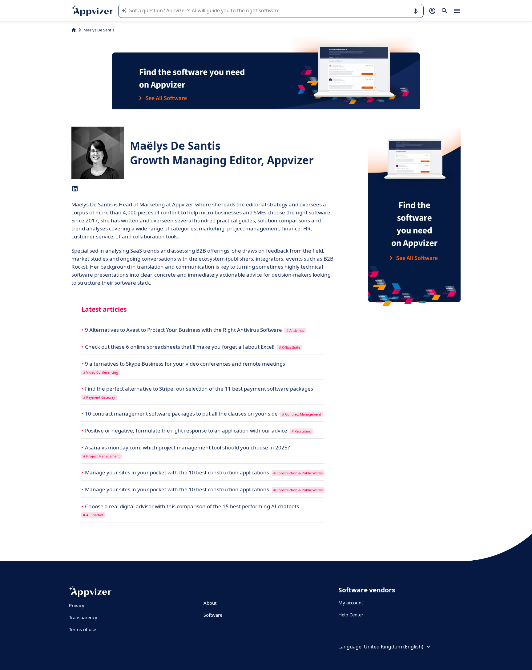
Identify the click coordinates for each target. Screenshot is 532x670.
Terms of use (82, 629)
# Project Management (101, 456)
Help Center (350, 614)
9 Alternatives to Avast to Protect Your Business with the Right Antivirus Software (184, 329)
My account (350, 602)
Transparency (83, 617)
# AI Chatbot (93, 515)
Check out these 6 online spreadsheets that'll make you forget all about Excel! (180, 346)
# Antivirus (295, 330)
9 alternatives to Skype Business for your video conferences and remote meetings (185, 363)
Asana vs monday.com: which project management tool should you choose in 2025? (187, 447)
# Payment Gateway (99, 397)
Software (213, 615)
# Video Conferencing (100, 372)
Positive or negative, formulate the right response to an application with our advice (186, 430)
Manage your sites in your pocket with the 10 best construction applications (177, 472)
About (210, 603)
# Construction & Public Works (298, 473)
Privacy (76, 605)
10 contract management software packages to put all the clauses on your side (182, 413)
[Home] (73, 30)
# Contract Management (301, 414)
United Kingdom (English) (393, 646)
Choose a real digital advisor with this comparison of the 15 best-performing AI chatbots (192, 506)
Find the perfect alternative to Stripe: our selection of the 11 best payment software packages (199, 388)
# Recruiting (301, 431)
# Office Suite (289, 347)
